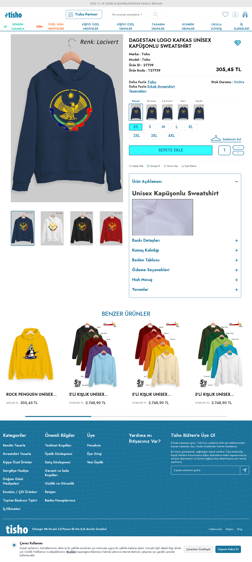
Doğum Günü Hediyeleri (13, 481)
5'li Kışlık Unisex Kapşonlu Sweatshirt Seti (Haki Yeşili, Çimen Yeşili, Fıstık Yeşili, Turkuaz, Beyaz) (219, 394)
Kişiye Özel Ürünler (125, 26)
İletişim (50, 491)
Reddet (71, 552)
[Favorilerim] (225, 14)
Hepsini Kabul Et (228, 549)
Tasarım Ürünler (158, 26)
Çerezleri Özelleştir (198, 549)
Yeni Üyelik (95, 462)
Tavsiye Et (154, 166)
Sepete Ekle (170, 150)
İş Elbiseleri (241, 26)
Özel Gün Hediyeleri (56, 26)
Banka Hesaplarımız (60, 500)
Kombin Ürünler (188, 26)
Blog (239, 529)
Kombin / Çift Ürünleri (20, 491)
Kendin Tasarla (17, 26)
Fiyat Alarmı (190, 166)
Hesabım (94, 445)
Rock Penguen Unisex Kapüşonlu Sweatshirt (31, 394)
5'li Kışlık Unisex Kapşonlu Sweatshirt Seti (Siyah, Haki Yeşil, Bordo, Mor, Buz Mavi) (93, 394)
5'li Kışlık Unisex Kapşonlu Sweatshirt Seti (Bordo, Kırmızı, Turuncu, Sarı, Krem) (156, 394)
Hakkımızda (215, 529)
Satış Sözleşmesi (57, 462)
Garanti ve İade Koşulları (57, 473)
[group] (67, 121)
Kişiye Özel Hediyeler (90, 26)
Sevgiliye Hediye (16, 470)
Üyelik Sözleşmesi (58, 453)
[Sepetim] (245, 14)
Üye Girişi (94, 453)
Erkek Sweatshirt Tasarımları (152, 88)
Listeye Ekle (137, 166)
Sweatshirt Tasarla (17, 453)
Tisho (146, 54)
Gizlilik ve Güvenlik (59, 483)
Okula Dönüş (216, 26)
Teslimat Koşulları (58, 445)
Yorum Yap (172, 166)
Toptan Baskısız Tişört (20, 500)
